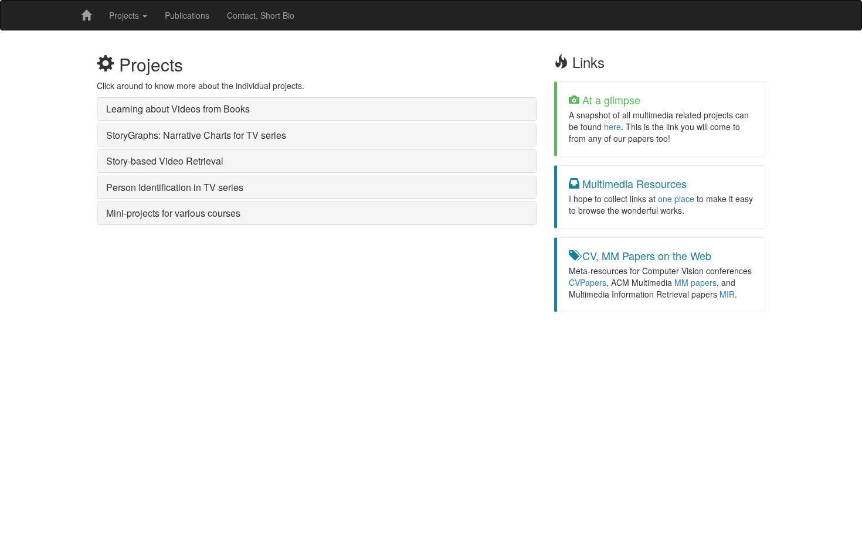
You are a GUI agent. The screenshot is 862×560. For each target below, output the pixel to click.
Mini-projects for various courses (173, 213)
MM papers (695, 282)
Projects (125, 15)
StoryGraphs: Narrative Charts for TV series (196, 135)
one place (676, 198)
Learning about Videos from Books (178, 108)
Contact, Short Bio (260, 15)
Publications (187, 15)
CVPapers (587, 282)
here (612, 126)
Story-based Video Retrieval (164, 161)
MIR (727, 294)
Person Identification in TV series (174, 187)
